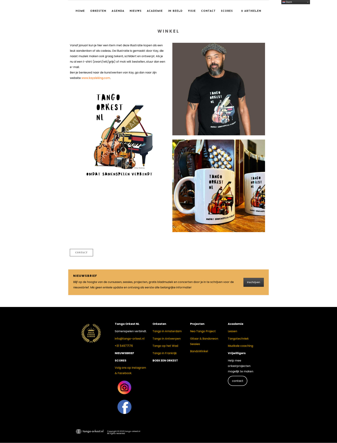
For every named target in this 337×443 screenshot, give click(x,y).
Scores (227, 11)
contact (237, 381)
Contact (208, 11)
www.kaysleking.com (95, 78)
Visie (192, 11)
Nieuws (136, 11)
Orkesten (98, 11)
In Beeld (175, 11)
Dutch (288, 2)
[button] (328, 433)
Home (80, 11)
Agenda (118, 11)
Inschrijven (253, 282)
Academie (155, 11)
